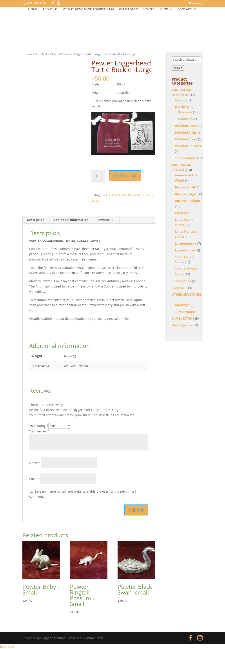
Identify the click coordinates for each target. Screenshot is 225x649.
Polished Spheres (188, 146)
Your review (39, 431)
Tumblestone (185, 312)
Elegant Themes (53, 638)
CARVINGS (179, 288)
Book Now (7, 646)
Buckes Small (185, 187)
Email (34, 479)
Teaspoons (183, 281)
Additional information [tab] (70, 220)
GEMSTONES (128, 9)
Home (26, 54)
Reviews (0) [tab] (105, 220)
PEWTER (149, 9)
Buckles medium (187, 201)
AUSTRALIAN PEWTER (47, 54)
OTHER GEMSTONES (186, 294)
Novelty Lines (185, 250)
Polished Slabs (186, 132)
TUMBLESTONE (183, 318)
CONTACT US (186, 9)
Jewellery (182, 107)
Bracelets (185, 112)
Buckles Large (72, 54)
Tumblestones (185, 158)
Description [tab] (35, 220)
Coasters (181, 213)
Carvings (181, 100)
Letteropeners (185, 243)
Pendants (185, 119)
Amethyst (182, 305)
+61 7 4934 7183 (35, 3)
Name (35, 463)
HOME (33, 9)
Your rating (38, 426)
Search (177, 68)
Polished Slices (186, 139)
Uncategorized (183, 325)
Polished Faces (186, 126)
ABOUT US (50, 9)
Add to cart (125, 176)
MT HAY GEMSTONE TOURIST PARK (88, 9)
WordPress (95, 638)
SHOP (164, 9)
